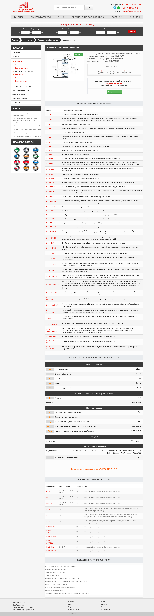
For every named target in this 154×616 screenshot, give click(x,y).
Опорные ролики (18, 94)
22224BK (49, 128)
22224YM (49, 142)
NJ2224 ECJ (50, 547)
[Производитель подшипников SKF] (36, 150)
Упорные (18, 65)
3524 (47, 515)
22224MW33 (50, 187)
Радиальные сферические (48, 40)
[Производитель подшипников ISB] (36, 156)
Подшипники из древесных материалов (27, 136)
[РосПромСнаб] (24, 7)
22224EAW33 (50, 197)
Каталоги (71, 604)
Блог (103, 602)
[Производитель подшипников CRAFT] (36, 168)
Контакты (134, 17)
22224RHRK (50, 182)
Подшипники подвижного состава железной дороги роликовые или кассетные (25, 120)
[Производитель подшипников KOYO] (36, 162)
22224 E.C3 (50, 219)
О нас (60, 17)
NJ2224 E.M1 (50, 527)
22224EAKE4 (50, 223)
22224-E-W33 (50, 243)
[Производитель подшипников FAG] (17, 162)
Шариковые (16, 52)
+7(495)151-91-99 (131, 4)
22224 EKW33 (51, 258)
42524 (48, 522)
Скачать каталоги (41, 17)
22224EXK (49, 163)
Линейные (16, 102)
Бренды (71, 602)
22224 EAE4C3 (51, 270)
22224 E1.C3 (50, 253)
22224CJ (49, 137)
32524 (48, 509)
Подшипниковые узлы (21, 90)
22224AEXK (50, 169)
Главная (19, 17)
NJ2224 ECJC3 (51, 551)
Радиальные (19, 61)
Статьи (17, 108)
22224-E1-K (50, 215)
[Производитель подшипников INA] (17, 150)
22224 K (49, 124)
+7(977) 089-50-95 (131, 7)
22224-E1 (49, 154)
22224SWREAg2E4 (52, 284)
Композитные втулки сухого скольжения (27, 129)
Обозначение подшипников (88, 17)
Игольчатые (19, 74)
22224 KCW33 (51, 238)
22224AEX (49, 158)
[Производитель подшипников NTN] (17, 156)
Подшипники (73, 607)
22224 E (48, 132)
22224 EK (49, 150)
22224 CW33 (50, 211)
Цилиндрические (21, 81)
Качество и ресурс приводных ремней (27, 126)
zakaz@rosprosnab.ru (132, 11)
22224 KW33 (50, 207)
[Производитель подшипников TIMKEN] (26, 156)
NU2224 (48, 497)
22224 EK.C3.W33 (52, 293)
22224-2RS (49, 175)
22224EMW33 (51, 202)
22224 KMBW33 (51, 264)
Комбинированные (19, 98)
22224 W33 (50, 178)
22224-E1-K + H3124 (53, 336)
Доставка (117, 17)
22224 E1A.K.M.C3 (52, 305)
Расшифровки (73, 609)
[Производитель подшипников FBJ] (26, 150)
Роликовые (28, 40)
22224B (48, 114)
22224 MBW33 (51, 248)
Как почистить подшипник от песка (26, 133)
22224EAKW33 (51, 227)
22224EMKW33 (51, 232)
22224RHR (49, 146)
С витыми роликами (22, 78)
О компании (105, 609)
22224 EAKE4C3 (51, 276)
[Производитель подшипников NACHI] (17, 168)
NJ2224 (48, 491)
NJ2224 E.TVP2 (51, 537)
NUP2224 (49, 503)
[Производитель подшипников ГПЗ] (26, 168)
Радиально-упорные (22, 68)
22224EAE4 (50, 191)
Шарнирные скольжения (21, 86)
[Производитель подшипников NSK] (26, 162)
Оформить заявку (114, 92)
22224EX (49, 119)
